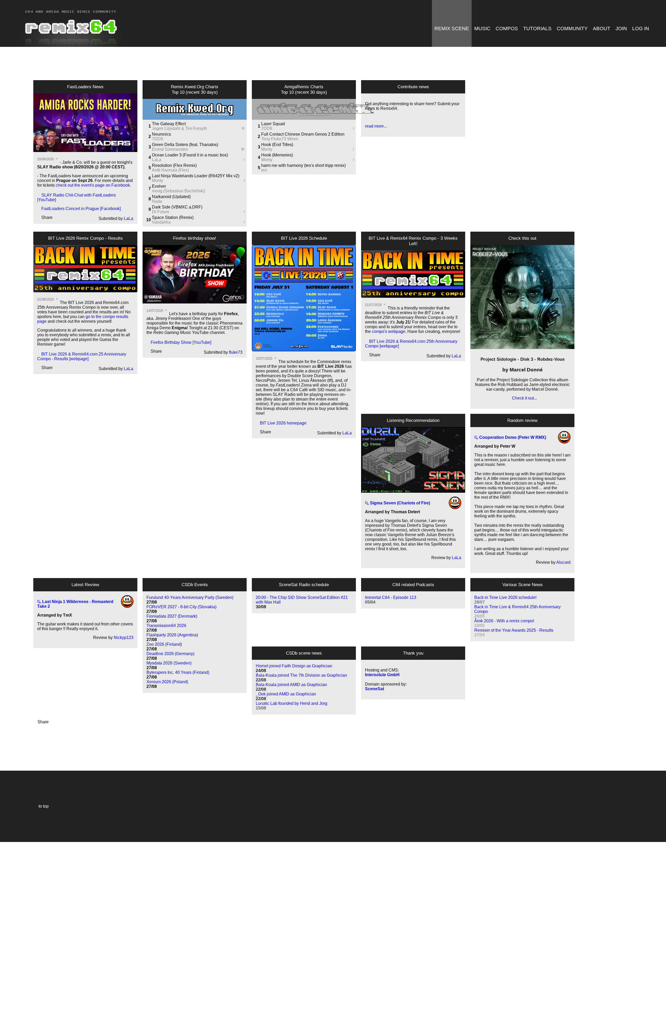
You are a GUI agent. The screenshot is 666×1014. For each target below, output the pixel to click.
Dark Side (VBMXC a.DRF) (177, 207)
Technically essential (10, 927)
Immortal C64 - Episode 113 (390, 599)
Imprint (6, 1002)
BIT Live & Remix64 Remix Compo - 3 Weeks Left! (413, 241)
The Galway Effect (169, 124)
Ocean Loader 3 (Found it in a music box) (190, 155)
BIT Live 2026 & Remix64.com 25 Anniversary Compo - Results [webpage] (81, 356)
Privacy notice (7, 1009)
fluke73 (235, 352)
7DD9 (157, 139)
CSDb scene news (304, 653)
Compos (507, 28)
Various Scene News (522, 584)
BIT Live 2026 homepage (281, 423)
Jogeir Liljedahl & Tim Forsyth (198, 128)
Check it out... (522, 398)
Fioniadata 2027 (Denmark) (171, 618)
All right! (5, 994)
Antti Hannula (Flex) (170, 170)
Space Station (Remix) (173, 217)
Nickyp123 (123, 637)
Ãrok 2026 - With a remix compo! (504, 623)
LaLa (128, 218)
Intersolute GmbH (382, 675)
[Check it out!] (522, 297)
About (601, 28)
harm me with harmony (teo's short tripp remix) (303, 165)
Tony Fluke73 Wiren (279, 139)
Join (621, 28)
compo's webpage (388, 331)
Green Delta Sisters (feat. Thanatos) (185, 144)
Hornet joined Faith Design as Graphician (294, 668)
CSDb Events (195, 584)
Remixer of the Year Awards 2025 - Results (513, 632)
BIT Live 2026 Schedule (304, 238)
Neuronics (161, 134)
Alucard (563, 562)
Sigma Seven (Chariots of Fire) (399, 503)
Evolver (159, 186)
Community (572, 28)
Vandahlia (198, 222)
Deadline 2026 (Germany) (170, 656)
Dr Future (198, 212)
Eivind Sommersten (198, 149)
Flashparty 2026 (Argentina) (172, 637)
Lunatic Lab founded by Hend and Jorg (291, 705)
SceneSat (374, 689)
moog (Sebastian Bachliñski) (178, 191)
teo (264, 170)
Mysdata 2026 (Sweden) (168, 665)
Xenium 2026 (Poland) (167, 684)
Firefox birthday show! (194, 238)
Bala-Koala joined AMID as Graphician (291, 687)
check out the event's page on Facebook (93, 185)
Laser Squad (273, 124)
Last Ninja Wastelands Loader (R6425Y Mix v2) (195, 176)
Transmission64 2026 (166, 627)
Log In (640, 28)
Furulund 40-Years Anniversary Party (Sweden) (189, 599)
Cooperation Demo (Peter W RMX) (512, 437)
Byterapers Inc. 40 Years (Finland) (177, 674)
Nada (157, 201)
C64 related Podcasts (413, 584)
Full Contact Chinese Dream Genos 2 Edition (302, 134)
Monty (198, 180)
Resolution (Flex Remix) (174, 165)
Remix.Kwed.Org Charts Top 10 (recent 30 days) (194, 89)
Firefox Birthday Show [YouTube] (178, 342)
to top (41, 806)
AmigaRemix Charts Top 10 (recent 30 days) (304, 89)
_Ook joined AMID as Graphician (286, 696)
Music (482, 28)
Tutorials (537, 28)
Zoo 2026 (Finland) (164, 646)
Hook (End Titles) (277, 144)
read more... (376, 126)
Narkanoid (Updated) (171, 196)
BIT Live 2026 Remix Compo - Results (85, 238)
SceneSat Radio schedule (304, 584)
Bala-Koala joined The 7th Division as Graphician (301, 677)
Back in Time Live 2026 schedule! (505, 599)
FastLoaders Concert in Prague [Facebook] (79, 208)
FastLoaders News (85, 86)
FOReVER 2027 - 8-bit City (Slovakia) (181, 609)
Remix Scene (451, 28)
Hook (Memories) (277, 155)
